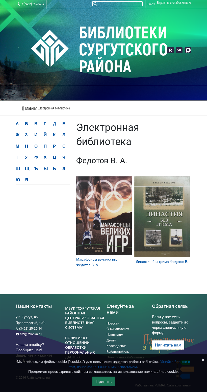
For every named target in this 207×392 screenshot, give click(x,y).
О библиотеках (118, 329)
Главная (31, 108)
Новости (113, 323)
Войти (151, 4)
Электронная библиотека (54, 108)
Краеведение (116, 345)
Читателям (115, 334)
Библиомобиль (118, 351)
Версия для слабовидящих (174, 3)
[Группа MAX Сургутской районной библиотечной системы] (188, 50)
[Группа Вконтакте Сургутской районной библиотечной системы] (179, 50)
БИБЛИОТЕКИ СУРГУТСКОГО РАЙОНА (123, 50)
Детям (111, 340)
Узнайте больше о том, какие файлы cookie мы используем (129, 364)
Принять (104, 381)
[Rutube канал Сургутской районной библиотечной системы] (170, 50)
